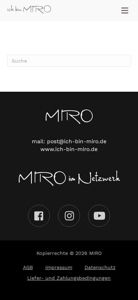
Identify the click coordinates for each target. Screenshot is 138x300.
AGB (28, 267)
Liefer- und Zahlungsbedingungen (69, 278)
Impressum (58, 267)
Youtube (99, 216)
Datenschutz (100, 267)
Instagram (69, 216)
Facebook (39, 216)
